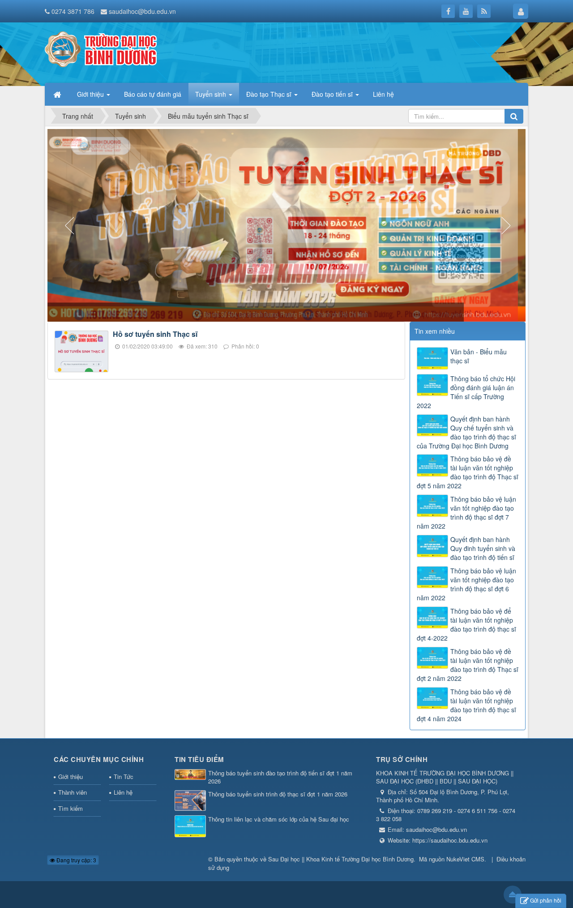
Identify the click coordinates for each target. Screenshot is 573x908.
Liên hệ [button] (383, 94)
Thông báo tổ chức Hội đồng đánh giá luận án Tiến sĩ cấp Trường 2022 (466, 392)
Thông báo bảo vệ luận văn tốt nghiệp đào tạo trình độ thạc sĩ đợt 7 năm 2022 (466, 512)
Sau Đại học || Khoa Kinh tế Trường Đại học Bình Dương (341, 859)
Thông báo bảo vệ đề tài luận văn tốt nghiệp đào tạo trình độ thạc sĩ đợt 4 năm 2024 (466, 705)
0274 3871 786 (72, 11)
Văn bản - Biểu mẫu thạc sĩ (478, 356)
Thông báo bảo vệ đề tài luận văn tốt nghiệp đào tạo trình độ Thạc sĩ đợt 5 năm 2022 (467, 472)
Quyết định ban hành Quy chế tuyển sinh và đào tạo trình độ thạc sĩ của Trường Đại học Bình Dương (466, 432)
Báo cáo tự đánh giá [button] (152, 94)
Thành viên (72, 792)
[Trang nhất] (58, 94)
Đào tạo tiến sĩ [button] (333, 94)
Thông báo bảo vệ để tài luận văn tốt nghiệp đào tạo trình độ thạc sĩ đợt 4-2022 (466, 624)
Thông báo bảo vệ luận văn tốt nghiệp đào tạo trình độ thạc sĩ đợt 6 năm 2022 (466, 584)
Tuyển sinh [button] (211, 94)
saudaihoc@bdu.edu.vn (142, 11)
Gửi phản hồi (545, 900)
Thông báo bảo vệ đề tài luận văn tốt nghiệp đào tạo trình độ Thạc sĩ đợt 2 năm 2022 (467, 665)
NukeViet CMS (465, 859)
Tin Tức (123, 776)
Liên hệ (123, 792)
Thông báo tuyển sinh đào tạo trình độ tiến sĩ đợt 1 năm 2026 (280, 777)
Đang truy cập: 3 (75, 860)
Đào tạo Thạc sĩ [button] (269, 94)
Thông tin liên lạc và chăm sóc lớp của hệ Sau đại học (278, 819)
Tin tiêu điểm (199, 759)
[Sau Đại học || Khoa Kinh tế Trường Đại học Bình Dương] (101, 48)
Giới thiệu (70, 776)
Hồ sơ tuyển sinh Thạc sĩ (155, 334)
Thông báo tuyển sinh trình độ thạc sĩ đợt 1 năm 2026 (277, 794)
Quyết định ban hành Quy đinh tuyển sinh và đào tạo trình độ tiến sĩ (482, 548)
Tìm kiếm (70, 808)
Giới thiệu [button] (91, 94)
